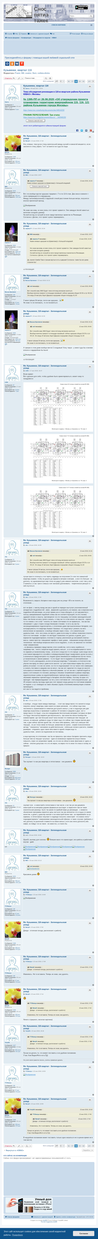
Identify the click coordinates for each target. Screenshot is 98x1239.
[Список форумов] (19, 11)
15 (13, 559)
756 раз (17, 195)
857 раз (17, 779)
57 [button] (72, 81)
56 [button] (69, 81)
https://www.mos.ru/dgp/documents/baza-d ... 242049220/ (44, 117)
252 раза (18, 1050)
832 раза (18, 777)
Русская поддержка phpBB (49, 1222)
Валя (34, 73)
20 (13, 385)
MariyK (7, 152)
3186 (14, 156)
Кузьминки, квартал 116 (18, 70)
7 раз (17, 391)
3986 (14, 771)
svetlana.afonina (44, 73)
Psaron (17, 73)
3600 (14, 245)
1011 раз (18, 197)
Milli (22, 73)
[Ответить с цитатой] (89, 86)
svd (31, 286)
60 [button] (83, 81)
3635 (14, 191)
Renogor (7, 768)
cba (6, 556)
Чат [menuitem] (53, 34)
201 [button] (89, 81)
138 (14, 909)
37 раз (17, 913)
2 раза (17, 564)
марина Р (33, 181)
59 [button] (80, 81)
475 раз (17, 163)
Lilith (6, 382)
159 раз (17, 161)
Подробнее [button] (17, 1235)
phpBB (45, 1220)
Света (7, 102)
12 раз (17, 302)
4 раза (17, 389)
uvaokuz (28, 73)
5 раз (17, 109)
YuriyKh (7, 1042)
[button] (56, 81)
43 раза (17, 915)
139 (14, 294)
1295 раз (18, 251)
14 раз (17, 304)
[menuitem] (15, 34)
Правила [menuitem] (24, 34)
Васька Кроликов (10, 292)
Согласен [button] (83, 1233)
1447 (14, 1045)
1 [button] (63, 81)
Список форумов (58, 25)
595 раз (17, 253)
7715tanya (8, 906)
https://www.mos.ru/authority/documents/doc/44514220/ (43, 110)
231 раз (17, 1051)
